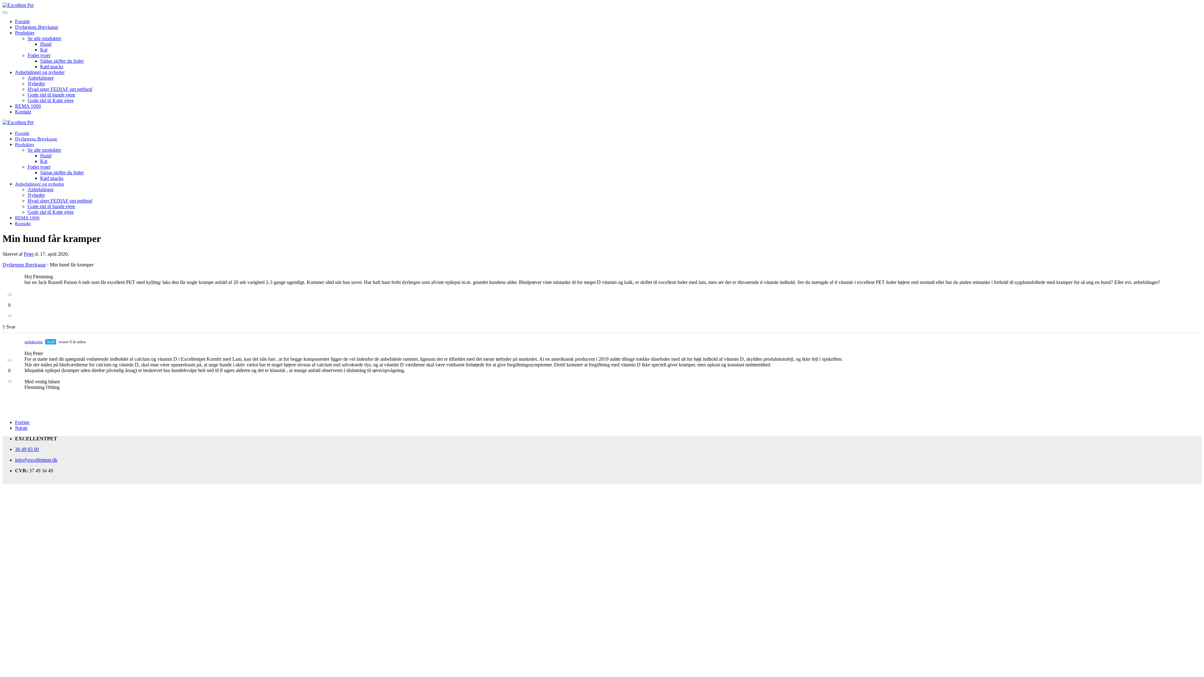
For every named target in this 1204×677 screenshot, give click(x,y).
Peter (29, 254)
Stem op (10, 293)
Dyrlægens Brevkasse (36, 27)
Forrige (22, 422)
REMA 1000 (28, 106)
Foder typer (39, 55)
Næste (21, 428)
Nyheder (36, 83)
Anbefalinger (41, 78)
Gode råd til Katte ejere (51, 100)
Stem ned (10, 318)
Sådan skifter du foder (62, 61)
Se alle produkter (44, 38)
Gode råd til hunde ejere (51, 94)
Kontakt (23, 111)
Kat (43, 49)
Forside (22, 21)
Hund (45, 44)
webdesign (33, 341)
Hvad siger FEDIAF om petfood (60, 89)
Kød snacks (51, 66)
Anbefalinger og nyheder (40, 72)
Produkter (24, 32)
